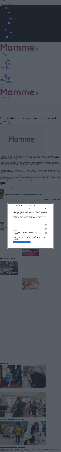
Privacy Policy (37, 246)
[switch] (45, 224)
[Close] (51, 206)
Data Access (30, 246)
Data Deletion (23, 246)
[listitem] (30, 222)
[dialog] (30, 226)
